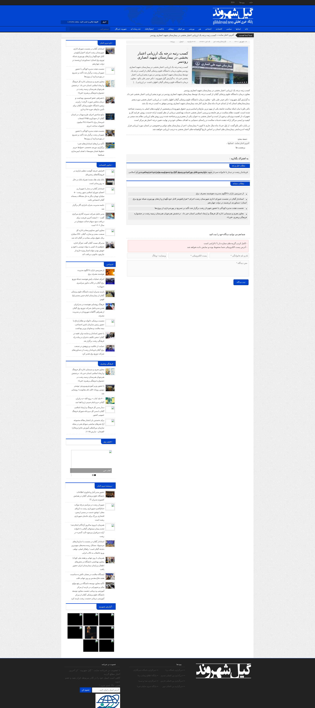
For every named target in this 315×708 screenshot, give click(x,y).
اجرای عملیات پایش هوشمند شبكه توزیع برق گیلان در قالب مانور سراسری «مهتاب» (88, 283)
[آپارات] (67, 3)
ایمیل (181, 42)
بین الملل (181, 29)
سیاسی (229, 29)
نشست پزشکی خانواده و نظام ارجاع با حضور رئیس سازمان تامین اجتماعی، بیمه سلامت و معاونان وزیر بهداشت (88, 324)
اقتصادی (219, 29)
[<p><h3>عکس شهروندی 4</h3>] (106, 628)
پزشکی (171, 29)
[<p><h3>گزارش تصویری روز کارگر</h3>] (90, 615)
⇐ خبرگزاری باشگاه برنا (175, 670)
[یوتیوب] (82, 3)
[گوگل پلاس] (84, 3)
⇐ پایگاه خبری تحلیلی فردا (147, 686)
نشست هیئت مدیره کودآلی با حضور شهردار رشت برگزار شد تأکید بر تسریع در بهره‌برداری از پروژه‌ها (199, 208)
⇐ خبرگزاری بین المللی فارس (172, 681)
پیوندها (242, 2)
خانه (251, 2)
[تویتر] (79, 3)
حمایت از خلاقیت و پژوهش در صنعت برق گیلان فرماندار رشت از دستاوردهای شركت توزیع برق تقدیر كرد (88, 350)
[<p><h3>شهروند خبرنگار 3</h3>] (90, 628)
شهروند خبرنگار (120, 29)
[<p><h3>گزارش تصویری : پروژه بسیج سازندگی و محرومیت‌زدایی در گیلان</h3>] (75, 628)
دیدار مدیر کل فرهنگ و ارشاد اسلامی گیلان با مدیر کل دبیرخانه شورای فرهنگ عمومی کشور (88, 411)
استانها (238, 29)
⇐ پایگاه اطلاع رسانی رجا (148, 675)
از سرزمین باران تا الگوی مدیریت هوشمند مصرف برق (220, 193)
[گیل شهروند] (232, 8)
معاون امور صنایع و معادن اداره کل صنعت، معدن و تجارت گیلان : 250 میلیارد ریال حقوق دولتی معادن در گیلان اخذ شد (87, 234)
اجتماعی (208, 29)
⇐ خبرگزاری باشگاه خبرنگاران (145, 670)
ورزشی (191, 29)
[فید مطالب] (64, 3)
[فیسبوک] (76, 3)
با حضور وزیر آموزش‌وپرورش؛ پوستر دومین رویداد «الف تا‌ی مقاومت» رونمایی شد (87, 390)
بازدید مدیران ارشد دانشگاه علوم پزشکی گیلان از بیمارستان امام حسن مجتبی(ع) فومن (87, 295)
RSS (233, 2)
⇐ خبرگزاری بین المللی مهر (173, 686)
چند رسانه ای (136, 29)
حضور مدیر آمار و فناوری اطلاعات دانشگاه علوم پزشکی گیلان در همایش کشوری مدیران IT (89, 496)
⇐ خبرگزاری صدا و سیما (148, 681)
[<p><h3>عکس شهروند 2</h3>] (106, 641)
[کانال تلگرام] (70, 3)
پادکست (161, 29)
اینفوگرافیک (149, 29)
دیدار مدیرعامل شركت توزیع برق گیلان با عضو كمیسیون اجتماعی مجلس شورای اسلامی (167, 172)
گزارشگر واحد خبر (219, 42)
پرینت (173, 42)
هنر (200, 29)
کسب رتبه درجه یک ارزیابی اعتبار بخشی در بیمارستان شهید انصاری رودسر (162, 57)
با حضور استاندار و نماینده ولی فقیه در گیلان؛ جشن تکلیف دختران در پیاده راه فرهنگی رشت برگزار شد (88, 337)
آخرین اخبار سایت (226, 35)
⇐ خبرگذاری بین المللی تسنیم (173, 675)
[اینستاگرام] (73, 3)
